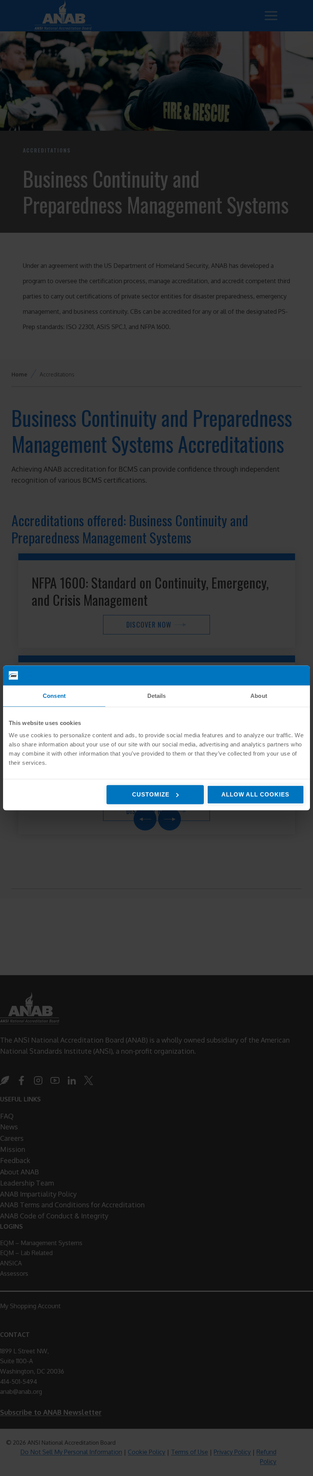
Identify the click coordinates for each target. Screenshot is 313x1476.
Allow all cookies (255, 794)
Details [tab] (156, 696)
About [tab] (258, 696)
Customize (150, 794)
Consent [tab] (54, 696)
